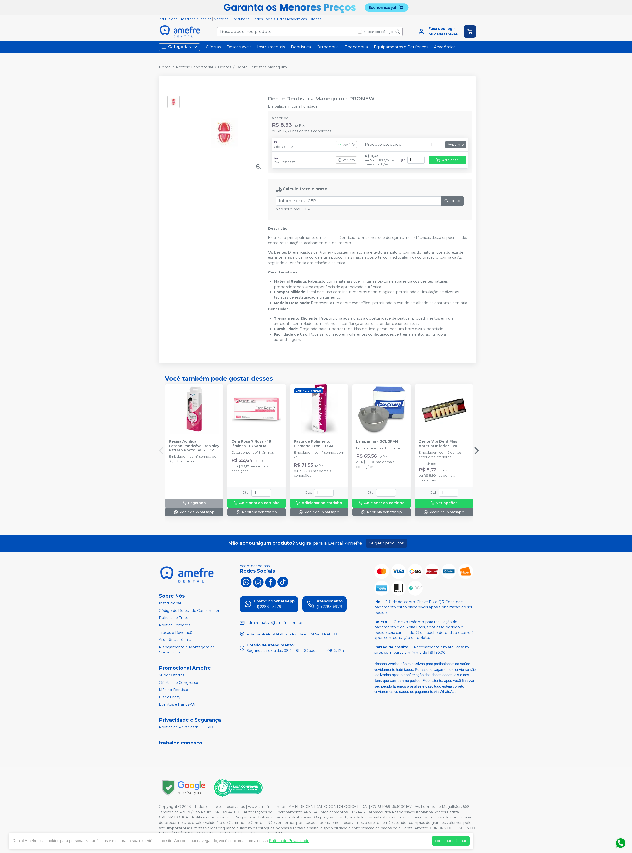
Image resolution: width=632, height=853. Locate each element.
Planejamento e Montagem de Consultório (187, 650)
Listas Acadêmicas (292, 19)
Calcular (452, 201)
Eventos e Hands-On (178, 704)
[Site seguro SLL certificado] (183, 787)
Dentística (301, 47)
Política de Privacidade (289, 841)
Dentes (224, 67)
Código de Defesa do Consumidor (189, 610)
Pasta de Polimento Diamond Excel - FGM (313, 443)
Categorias (179, 46)
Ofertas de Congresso (178, 682)
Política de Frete (173, 618)
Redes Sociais (263, 19)
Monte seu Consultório (232, 19)
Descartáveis (239, 47)
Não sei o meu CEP (293, 209)
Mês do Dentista (173, 690)
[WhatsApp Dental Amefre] (246, 582)
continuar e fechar (450, 841)
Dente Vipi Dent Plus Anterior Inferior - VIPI (439, 443)
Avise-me (456, 144)
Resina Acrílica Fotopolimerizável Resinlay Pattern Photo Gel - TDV (194, 445)
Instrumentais (271, 47)
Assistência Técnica (196, 19)
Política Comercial (175, 625)
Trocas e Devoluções (177, 632)
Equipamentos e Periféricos (401, 47)
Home (165, 67)
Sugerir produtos (386, 543)
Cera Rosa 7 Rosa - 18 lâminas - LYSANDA (251, 443)
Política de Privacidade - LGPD (186, 727)
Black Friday (169, 697)
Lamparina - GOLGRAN (377, 441)
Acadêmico (445, 47)
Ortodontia (328, 47)
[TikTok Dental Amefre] (283, 582)
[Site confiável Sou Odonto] (238, 788)
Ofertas (315, 19)
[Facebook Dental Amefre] (270, 582)
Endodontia (356, 47)
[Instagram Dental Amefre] (258, 582)
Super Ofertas (171, 675)
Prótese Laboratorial (194, 67)
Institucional (168, 19)
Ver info (349, 144)
